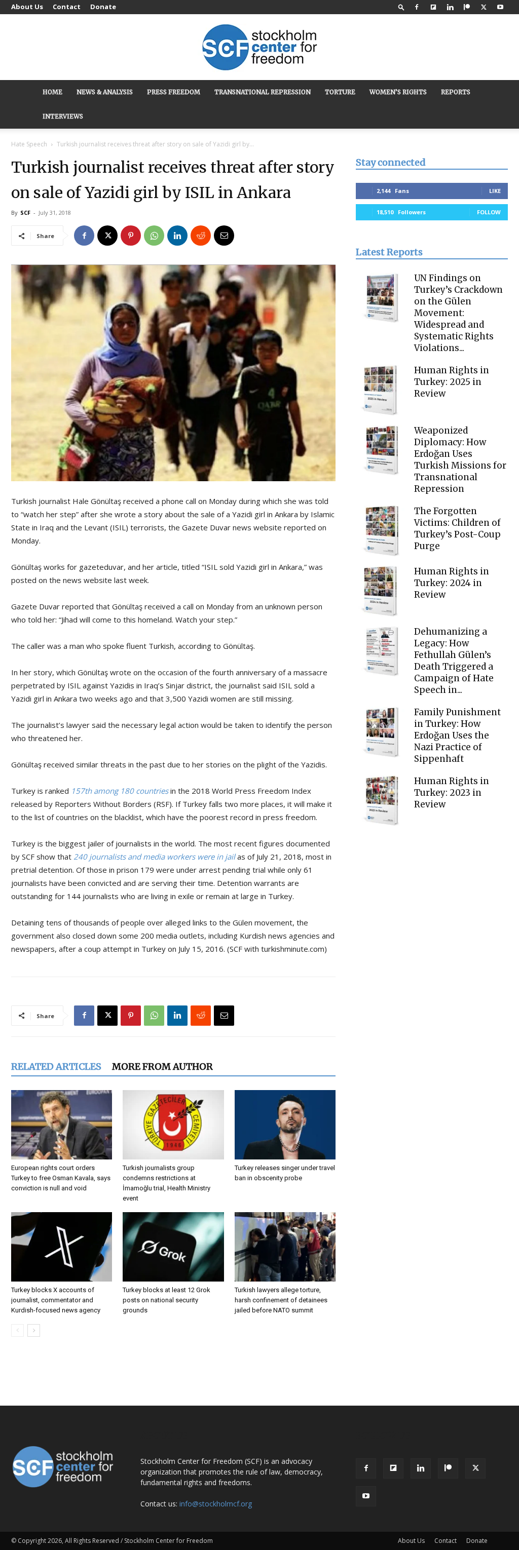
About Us (27, 6)
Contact (67, 6)
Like (495, 191)
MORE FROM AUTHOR (162, 1066)
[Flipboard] (433, 7)
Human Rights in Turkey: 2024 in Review (451, 583)
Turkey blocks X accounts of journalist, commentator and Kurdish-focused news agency (55, 1300)
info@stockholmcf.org (215, 1503)
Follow (489, 212)
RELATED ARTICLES (56, 1066)
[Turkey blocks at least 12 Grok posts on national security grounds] (173, 1247)
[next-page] (33, 1330)
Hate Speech (29, 144)
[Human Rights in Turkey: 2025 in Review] (381, 390)
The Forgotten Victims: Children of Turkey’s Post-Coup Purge (457, 529)
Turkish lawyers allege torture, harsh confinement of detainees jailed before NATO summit (281, 1300)
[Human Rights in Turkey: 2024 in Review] (381, 591)
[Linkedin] (450, 7)
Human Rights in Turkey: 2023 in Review (451, 793)
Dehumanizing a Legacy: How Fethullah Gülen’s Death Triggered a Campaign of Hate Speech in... (454, 660)
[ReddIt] (201, 235)
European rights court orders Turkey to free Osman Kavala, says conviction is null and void (60, 1178)
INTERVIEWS (63, 116)
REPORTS (455, 92)
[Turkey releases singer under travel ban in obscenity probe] (285, 1124)
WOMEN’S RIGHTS (398, 92)
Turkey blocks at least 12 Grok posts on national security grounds (166, 1300)
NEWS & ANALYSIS (105, 92)
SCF (25, 212)
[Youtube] (500, 7)
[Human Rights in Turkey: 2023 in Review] (381, 801)
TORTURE (340, 92)
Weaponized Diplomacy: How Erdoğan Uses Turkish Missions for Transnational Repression (460, 459)
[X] (483, 7)
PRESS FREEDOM (173, 92)
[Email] (224, 235)
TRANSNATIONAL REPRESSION (262, 92)
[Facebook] (416, 7)
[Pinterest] (131, 235)
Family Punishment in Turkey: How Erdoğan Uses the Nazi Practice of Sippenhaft (457, 735)
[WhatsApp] (154, 235)
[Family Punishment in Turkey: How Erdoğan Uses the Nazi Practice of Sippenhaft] (381, 732)
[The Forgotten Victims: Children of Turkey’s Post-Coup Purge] (381, 531)
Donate (103, 6)
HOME (52, 92)
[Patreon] (466, 7)
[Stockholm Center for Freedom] (259, 47)
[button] (401, 7)
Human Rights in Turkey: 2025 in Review (451, 382)
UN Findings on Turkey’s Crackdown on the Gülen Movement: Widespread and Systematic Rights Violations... (458, 313)
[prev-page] (17, 1330)
